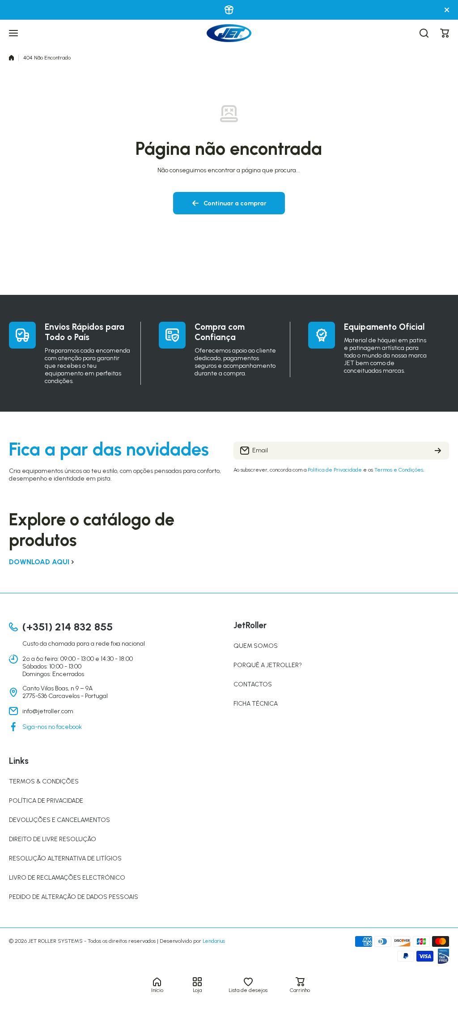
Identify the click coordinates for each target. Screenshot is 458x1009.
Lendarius (214, 941)
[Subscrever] (438, 451)
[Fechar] (447, 10)
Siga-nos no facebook (52, 727)
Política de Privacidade (335, 470)
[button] (444, 33)
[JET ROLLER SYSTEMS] (229, 33)
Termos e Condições (398, 470)
